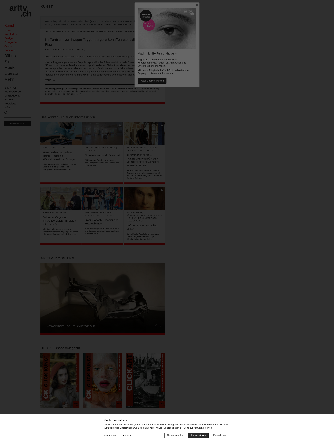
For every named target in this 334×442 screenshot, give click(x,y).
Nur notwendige (175, 435)
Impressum (125, 435)
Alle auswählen (198, 435)
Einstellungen (220, 435)
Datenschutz (111, 435)
